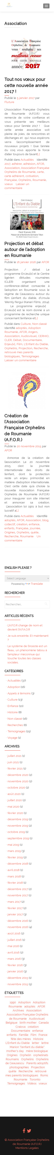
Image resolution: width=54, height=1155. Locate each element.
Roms (44, 1075)
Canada (44, 1022)
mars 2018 (14, 876)
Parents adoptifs (37, 1063)
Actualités (27, 159)
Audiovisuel (29, 336)
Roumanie (39, 180)
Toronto (35, 1079)
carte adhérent (14, 176)
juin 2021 (13, 762)
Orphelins (24, 180)
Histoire (13, 712)
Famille (23, 1034)
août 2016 (14, 933)
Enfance (13, 706)
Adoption (14, 687)
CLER (8, 340)
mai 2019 (13, 844)
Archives (18, 1010)
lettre (45, 1042)
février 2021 (15, 768)
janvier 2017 (15, 914)
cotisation (32, 176)
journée (35, 528)
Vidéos (31, 1083)
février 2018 (15, 882)
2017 (7, 163)
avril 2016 (14, 952)
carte (40, 171)
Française (10, 180)
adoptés (21, 328)
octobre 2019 (16, 832)
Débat (17, 340)
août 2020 (14, 794)
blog (45, 520)
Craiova (21, 1026)
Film (19, 344)
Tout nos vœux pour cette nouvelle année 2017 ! (26, 85)
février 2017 (15, 908)
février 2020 (15, 813)
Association (12, 168)
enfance (34, 524)
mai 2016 (13, 946)
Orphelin (25, 1055)
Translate (37, 583)
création (21, 524)
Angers (33, 332)
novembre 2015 (18, 984)
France (43, 1034)
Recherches (15, 725)
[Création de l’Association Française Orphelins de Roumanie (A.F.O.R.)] (27, 390)
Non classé (39, 323)
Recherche (41, 348)
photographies (19, 1067)
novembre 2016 (18, 927)
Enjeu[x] (9, 344)
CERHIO (43, 336)
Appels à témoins (19, 693)
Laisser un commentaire (20, 360)
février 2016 (15, 965)
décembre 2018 (18, 863)
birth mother (28, 1022)
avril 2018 (14, 870)
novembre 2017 (18, 895)
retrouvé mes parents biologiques (25, 1073)
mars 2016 (14, 958)
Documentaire (32, 340)
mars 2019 (14, 851)
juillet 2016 (15, 939)
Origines (9, 532)
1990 (13, 1002)
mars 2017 (14, 901)
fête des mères (21, 1039)
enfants (9, 528)
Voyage (12, 737)
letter (35, 1042)
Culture (26, 323)
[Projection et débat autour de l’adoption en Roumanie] (27, 218)
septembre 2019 (18, 838)
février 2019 (15, 857)
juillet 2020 (15, 800)
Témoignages (30, 356)
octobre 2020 (16, 787)
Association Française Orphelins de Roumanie (27, 1016)
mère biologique (37, 1051)
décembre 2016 (18, 920)
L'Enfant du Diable (36, 344)
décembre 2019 (18, 819)
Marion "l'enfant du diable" (27, 1047)
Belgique (11, 1022)
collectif (9, 524)
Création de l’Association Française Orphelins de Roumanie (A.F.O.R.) (24, 427)
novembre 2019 (18, 825)
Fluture (9, 102)
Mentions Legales (27, 1148)
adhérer (17, 163)
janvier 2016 (15, 971)
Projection (25, 348)
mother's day (15, 1051)
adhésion (29, 163)
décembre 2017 (18, 889)
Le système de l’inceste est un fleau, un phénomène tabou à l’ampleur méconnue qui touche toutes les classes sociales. (27, 654)
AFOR (40, 163)
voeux (8, 184)
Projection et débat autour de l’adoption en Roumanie (24, 249)
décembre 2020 (18, 775)
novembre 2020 (18, 781)
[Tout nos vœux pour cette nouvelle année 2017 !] (27, 54)
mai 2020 (13, 806)
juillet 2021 (14, 755)
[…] (38, 154)
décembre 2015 (18, 977)
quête (35, 532)
